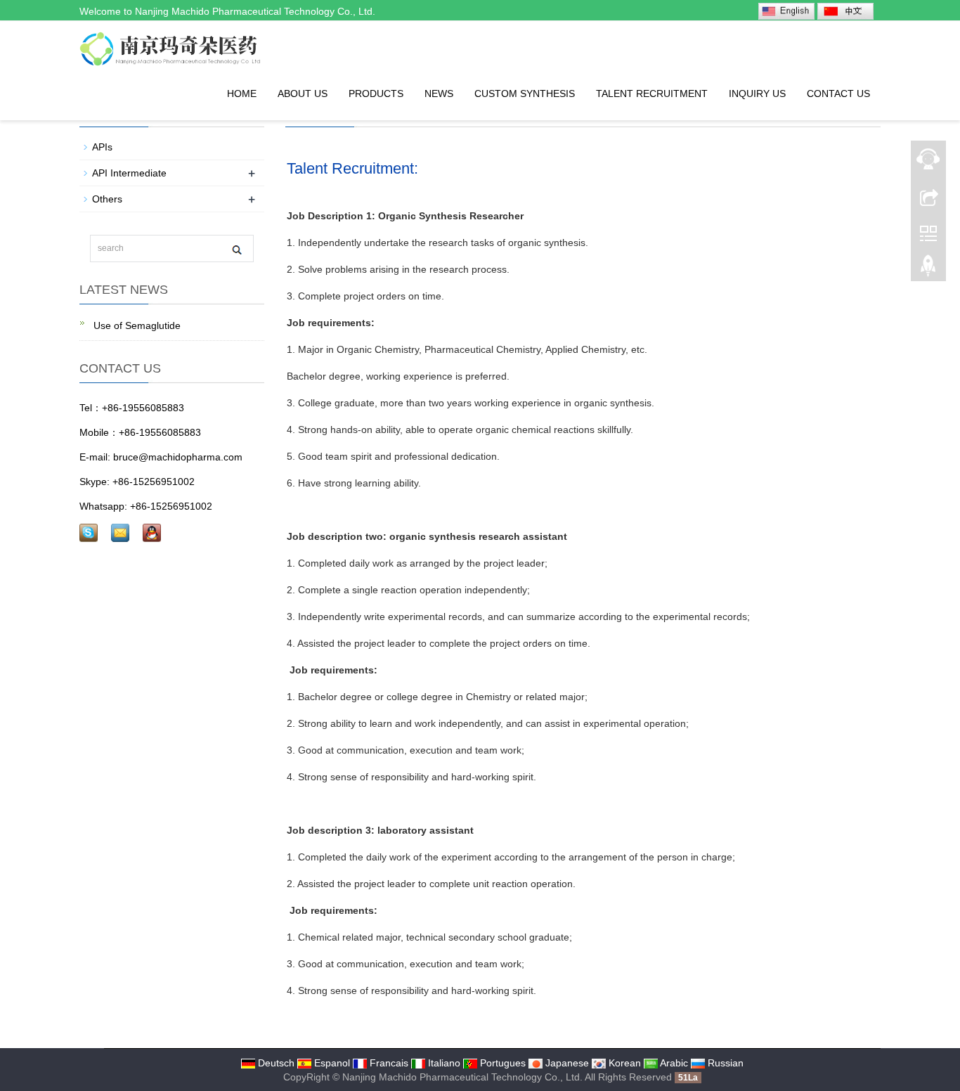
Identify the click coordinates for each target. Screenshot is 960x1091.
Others (107, 199)
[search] (236, 249)
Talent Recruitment (652, 93)
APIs (102, 147)
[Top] (928, 269)
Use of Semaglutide (136, 325)
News (438, 93)
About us (302, 93)
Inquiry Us (757, 93)
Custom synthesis (524, 93)
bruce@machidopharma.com (177, 457)
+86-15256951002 (153, 481)
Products (376, 93)
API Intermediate (129, 173)
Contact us (838, 93)
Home (242, 93)
